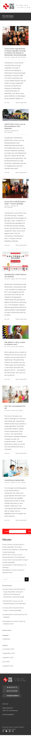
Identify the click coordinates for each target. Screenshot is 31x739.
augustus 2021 (8, 666)
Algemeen (23, 57)
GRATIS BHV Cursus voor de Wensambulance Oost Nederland (14, 126)
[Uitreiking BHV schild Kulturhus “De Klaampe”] (15, 261)
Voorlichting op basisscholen (14, 480)
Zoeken (7, 531)
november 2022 (8, 649)
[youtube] (6, 731)
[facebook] (3, 731)
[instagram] (9, 731)
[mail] (13, 731)
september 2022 (9, 653)
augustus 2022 (8, 657)
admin (8, 57)
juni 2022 (6, 662)
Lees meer (6, 102)
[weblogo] (16, 4)
